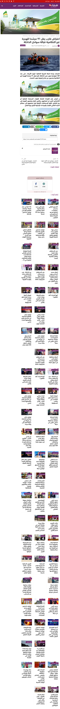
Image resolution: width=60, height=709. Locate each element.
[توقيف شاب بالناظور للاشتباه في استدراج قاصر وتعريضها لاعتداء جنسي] (26, 309)
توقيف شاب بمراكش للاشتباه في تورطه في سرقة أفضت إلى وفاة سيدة (39, 339)
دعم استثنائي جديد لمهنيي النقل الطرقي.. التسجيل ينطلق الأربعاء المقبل (53, 463)
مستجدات (42, 600)
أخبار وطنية (35, 5)
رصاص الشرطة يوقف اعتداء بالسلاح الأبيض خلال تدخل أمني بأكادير (40, 299)
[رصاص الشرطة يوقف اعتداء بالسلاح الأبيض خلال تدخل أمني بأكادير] (40, 290)
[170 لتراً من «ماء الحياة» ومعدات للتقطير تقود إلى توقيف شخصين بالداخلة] (26, 202)
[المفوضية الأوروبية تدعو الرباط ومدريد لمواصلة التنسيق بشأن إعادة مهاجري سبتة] (40, 454)
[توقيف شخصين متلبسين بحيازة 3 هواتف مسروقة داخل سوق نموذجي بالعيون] (40, 622)
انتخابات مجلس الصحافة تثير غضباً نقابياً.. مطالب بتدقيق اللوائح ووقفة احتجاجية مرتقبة (53, 674)
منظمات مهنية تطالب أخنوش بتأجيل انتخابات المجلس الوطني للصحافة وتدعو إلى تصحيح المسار (26, 505)
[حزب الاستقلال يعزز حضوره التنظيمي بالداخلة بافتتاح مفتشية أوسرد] (53, 246)
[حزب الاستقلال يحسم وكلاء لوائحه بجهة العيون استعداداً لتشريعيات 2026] (40, 267)
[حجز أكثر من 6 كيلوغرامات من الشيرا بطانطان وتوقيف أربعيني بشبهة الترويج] (40, 643)
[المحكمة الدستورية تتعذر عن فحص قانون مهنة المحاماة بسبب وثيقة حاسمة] (40, 559)
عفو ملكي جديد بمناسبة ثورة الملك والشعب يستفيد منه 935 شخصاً (39, 210)
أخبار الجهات (23, 45)
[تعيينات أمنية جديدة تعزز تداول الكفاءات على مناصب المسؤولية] (26, 290)
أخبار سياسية (41, 266)
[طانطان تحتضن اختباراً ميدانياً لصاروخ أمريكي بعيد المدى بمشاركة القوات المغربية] (26, 225)
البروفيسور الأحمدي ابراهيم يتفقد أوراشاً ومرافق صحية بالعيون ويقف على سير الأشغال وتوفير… (39, 505)
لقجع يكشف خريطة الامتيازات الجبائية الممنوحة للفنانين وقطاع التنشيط (39, 484)
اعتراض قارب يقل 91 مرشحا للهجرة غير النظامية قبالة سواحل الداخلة (45, 144)
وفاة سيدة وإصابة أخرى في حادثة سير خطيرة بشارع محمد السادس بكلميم (39, 527)
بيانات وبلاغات (54, 200)
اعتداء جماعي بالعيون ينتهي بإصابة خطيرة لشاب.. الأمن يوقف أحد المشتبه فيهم (40, 319)
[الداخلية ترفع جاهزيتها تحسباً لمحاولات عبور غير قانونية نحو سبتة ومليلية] (53, 537)
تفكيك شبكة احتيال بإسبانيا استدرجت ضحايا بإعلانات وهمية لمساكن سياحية (53, 588)
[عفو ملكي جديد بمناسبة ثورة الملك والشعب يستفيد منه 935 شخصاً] (40, 202)
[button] (55, 126)
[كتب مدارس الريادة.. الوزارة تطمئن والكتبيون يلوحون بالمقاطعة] (26, 476)
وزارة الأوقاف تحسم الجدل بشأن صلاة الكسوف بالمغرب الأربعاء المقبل (26, 631)
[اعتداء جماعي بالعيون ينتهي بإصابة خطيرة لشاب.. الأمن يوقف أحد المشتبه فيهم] (40, 309)
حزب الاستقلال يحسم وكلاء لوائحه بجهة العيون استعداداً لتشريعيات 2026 (39, 276)
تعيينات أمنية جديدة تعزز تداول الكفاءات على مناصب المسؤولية (26, 299)
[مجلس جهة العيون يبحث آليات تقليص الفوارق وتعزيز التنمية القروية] (53, 225)
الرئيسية (42, 5)
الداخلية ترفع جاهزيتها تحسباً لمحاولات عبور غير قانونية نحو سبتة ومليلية (53, 546)
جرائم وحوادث (28, 200)
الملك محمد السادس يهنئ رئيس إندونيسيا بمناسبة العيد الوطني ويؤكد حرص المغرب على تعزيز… (53, 277)
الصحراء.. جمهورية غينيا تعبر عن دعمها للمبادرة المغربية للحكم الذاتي (29, 162)
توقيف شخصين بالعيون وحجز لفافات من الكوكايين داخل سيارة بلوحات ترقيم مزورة (26, 610)
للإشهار (52, 1)
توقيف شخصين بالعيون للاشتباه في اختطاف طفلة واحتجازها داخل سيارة (39, 233)
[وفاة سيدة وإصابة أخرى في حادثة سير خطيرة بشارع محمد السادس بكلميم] (40, 518)
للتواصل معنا (57, 1)
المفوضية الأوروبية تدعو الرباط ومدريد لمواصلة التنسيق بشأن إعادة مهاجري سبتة (39, 464)
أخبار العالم (20, 5)
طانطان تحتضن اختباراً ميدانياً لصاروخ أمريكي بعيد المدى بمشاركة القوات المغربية (26, 234)
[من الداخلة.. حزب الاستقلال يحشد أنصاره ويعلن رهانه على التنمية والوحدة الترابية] (26, 267)
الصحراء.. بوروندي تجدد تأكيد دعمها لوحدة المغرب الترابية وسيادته (49, 161)
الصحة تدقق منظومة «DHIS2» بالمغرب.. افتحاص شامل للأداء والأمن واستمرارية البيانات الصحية (39, 676)
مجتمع (56, 223)
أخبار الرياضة (55, 517)
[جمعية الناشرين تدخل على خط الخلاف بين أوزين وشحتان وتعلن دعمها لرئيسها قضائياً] (53, 559)
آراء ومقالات (55, 289)
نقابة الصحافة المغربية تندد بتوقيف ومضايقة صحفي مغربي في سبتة (53, 339)
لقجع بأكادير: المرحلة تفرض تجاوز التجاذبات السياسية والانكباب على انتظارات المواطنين (53, 700)
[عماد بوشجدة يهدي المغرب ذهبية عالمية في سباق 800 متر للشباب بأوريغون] (26, 665)
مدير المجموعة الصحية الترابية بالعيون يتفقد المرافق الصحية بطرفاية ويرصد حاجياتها (26, 547)
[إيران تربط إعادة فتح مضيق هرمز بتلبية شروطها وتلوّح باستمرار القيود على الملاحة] (26, 643)
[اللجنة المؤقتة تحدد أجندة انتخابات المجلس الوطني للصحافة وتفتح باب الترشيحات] (40, 601)
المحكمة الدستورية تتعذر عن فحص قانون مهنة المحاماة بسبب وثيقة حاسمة (39, 568)
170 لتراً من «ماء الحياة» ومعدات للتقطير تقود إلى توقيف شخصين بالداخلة (26, 210)
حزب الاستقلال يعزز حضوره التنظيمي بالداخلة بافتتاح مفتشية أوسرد (53, 254)
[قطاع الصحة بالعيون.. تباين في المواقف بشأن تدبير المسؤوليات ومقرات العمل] (40, 689)
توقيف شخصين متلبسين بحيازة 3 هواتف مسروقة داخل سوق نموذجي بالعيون (39, 631)
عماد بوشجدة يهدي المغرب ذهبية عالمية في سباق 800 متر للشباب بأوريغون (26, 673)
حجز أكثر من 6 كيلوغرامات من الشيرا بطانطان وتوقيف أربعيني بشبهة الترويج (39, 652)
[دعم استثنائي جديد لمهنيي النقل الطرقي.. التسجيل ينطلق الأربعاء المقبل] (53, 454)
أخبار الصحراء (28, 5)
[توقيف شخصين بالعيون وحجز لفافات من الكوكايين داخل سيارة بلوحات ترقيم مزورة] (26, 601)
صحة (43, 494)
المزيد (14, 5)
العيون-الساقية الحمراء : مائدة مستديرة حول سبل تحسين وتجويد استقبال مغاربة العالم (26, 568)
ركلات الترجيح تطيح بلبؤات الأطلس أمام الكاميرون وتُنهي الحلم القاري (53, 527)
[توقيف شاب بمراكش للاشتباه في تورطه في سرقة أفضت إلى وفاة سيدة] (40, 331)
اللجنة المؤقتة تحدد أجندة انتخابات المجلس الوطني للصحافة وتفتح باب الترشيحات (39, 610)
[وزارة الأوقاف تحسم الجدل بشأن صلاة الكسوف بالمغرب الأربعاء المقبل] (26, 622)
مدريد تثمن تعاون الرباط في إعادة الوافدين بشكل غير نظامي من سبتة (53, 610)
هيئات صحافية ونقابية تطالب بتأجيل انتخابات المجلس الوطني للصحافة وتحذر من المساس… (26, 589)
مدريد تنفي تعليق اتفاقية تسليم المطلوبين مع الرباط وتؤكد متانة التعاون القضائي (53, 504)
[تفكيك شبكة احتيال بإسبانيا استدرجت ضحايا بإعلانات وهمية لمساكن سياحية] (53, 580)
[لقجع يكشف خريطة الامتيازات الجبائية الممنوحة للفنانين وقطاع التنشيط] (40, 476)
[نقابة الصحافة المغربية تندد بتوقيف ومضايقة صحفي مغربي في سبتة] (53, 331)
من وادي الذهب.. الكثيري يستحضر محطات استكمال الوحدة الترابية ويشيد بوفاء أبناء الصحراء (26, 441)
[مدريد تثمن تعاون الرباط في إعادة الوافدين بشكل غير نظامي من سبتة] (53, 601)
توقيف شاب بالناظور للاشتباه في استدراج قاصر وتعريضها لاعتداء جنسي (26, 318)
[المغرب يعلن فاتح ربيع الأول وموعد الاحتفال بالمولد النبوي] (26, 454)
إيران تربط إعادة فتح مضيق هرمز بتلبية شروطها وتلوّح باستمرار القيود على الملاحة (26, 653)
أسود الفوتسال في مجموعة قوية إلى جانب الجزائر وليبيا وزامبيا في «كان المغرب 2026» (53, 632)
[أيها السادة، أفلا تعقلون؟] (53, 290)
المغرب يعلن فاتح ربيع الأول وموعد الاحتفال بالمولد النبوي (26, 462)
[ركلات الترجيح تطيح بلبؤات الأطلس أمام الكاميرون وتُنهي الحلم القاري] (53, 518)
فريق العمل (47, 1)
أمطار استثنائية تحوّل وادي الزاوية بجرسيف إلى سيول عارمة (53, 360)
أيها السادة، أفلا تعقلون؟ (53, 296)
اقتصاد (29, 329)
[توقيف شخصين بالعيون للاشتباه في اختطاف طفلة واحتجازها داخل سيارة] (40, 225)
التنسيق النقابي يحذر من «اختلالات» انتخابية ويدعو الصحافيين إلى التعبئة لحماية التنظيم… (53, 212)
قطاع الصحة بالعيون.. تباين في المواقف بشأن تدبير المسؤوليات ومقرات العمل (40, 699)
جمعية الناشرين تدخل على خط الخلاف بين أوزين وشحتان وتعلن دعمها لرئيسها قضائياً (53, 568)
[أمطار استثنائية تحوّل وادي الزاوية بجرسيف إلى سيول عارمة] (53, 352)
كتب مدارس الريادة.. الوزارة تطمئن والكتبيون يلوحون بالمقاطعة (26, 484)
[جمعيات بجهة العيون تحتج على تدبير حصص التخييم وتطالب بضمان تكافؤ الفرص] (40, 537)
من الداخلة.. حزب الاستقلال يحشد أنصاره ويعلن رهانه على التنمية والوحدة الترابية (26, 276)
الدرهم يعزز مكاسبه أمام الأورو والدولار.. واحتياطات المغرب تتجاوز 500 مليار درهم (26, 340)
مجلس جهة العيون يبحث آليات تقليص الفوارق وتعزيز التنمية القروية (54, 233)
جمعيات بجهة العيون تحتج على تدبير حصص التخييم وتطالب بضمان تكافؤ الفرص (39, 547)
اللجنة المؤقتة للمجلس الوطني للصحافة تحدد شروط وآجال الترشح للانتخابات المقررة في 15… (26, 255)
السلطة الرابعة (28, 244)
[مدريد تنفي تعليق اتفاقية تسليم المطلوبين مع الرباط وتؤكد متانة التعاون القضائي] (53, 495)
